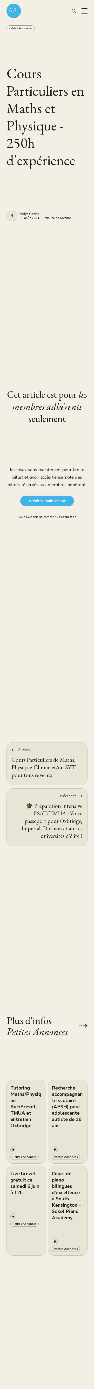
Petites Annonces (21, 28)
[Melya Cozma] (12, 216)
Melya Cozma (29, 214)
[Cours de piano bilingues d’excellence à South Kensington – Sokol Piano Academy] (67, 1210)
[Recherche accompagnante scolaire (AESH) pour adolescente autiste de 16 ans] (67, 1121)
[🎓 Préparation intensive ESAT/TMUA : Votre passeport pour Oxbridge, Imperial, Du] (47, 817)
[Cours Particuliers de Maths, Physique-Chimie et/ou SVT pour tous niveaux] (47, 763)
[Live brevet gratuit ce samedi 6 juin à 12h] (26, 1210)
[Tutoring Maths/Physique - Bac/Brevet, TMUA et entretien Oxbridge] (26, 1121)
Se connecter (66, 517)
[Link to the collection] (78, 1026)
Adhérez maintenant (47, 501)
